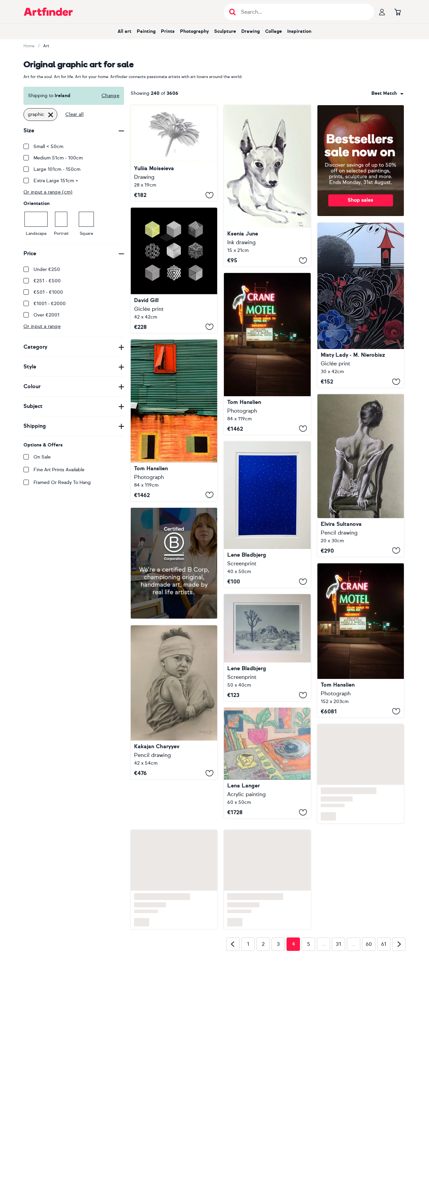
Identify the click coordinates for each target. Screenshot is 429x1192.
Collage (273, 31)
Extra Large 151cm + (56, 181)
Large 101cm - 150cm (57, 169)
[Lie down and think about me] (267, 514)
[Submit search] (232, 12)
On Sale (42, 457)
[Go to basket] (397, 11)
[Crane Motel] (267, 353)
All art (124, 31)
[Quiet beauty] (360, 475)
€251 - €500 (47, 281)
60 (369, 939)
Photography (194, 31)
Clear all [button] (74, 114)
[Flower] (174, 153)
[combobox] (387, 93)
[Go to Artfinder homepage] (48, 11)
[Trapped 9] (174, 270)
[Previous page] (233, 939)
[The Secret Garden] (360, 305)
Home (29, 46)
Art (46, 46)
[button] (387, 93)
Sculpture (225, 31)
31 (338, 939)
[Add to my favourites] (209, 195)
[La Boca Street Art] (174, 420)
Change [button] (110, 95)
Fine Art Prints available (59, 470)
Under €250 (47, 269)
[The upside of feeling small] (267, 647)
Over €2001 (46, 315)
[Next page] (399, 939)
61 (383, 939)
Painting (146, 31)
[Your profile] (382, 11)
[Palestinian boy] (174, 702)
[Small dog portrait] (267, 185)
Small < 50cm (48, 146)
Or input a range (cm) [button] (48, 192)
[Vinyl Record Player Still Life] (267, 763)
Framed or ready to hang (62, 482)
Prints (168, 31)
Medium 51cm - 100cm (58, 158)
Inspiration (299, 31)
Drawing (250, 31)
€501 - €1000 (48, 292)
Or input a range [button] (42, 326)
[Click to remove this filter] (50, 115)
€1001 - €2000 (50, 303)
